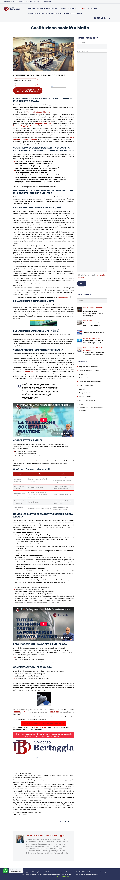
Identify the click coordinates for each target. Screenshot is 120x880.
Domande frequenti (86, 385)
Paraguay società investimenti (93, 332)
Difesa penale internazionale (91, 307)
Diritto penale (83, 378)
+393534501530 (53, 712)
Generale (82, 389)
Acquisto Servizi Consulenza (88, 367)
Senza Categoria (87, 320)
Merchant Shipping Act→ (22, 126)
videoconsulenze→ (40, 727)
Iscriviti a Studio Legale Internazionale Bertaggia (44, 723)
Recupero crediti (95, 338)
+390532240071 (64, 297)
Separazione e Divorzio (87, 400)
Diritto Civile (86, 338)
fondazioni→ (30, 372)
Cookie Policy (65, 876)
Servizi (81, 404)
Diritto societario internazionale (93, 308)
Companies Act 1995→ (43, 124)
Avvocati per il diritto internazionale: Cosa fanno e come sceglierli (93, 313)
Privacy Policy (55, 876)
